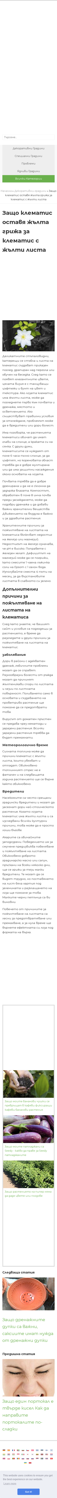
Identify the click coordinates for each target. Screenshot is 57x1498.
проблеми (28, 163)
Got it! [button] (28, 1492)
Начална (6, 190)
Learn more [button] (9, 1483)
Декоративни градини (28, 148)
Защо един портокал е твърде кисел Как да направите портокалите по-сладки (28, 1415)
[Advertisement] (28, 36)
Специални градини (28, 156)
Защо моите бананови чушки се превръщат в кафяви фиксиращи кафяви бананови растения (28, 1105)
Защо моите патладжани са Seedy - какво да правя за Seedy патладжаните (26, 1151)
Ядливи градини (28, 171)
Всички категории (28, 178)
